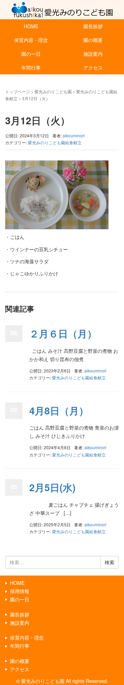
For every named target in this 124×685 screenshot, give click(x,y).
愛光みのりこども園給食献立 (55, 142)
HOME (31, 26)
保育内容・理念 (31, 39)
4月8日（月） (59, 410)
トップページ (17, 91)
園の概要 (93, 39)
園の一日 (31, 53)
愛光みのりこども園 (53, 91)
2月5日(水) (52, 487)
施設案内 (93, 53)
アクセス (93, 67)
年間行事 (31, 67)
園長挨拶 (93, 26)
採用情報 (19, 591)
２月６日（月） (63, 333)
